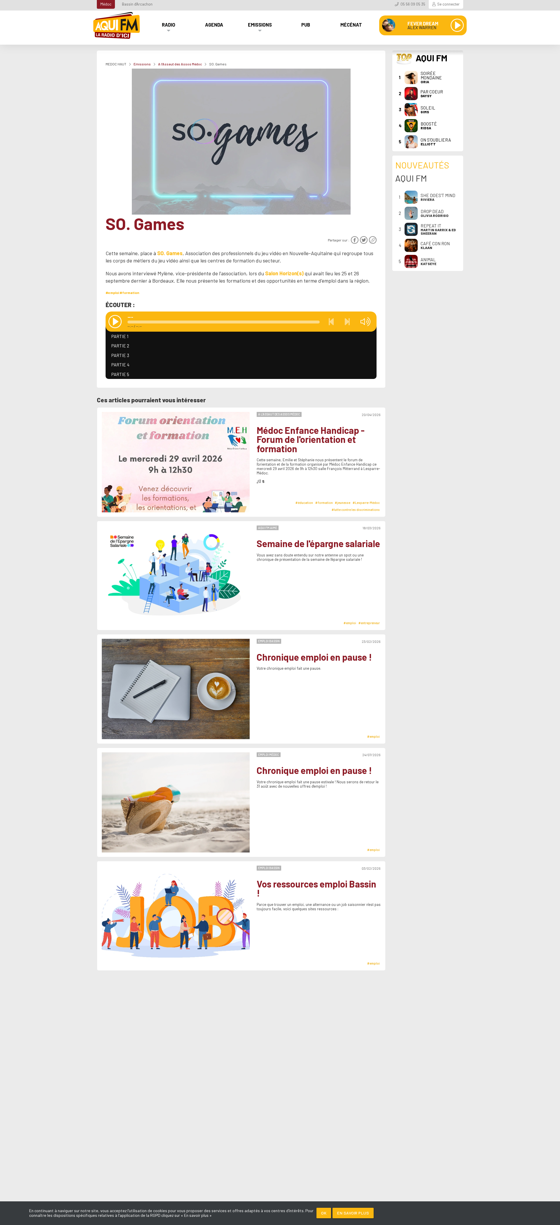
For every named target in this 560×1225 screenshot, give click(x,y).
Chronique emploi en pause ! (314, 657)
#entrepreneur (369, 623)
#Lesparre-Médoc (366, 502)
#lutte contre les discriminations (356, 509)
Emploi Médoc (268, 754)
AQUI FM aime (267, 528)
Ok (323, 1212)
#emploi (112, 292)
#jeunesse (342, 502)
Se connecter (448, 4)
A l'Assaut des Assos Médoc (180, 64)
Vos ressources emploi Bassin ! (316, 888)
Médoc (105, 4)
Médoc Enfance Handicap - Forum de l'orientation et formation (311, 439)
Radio (168, 24)
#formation (129, 292)
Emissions (260, 24)
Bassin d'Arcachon (137, 4)
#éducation (304, 502)
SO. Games (170, 253)
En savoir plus (353, 1212)
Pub (305, 24)
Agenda (214, 24)
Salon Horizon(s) (284, 273)
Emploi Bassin (269, 641)
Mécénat (351, 24)
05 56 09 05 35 (412, 4)
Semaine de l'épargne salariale (318, 543)
